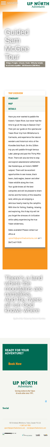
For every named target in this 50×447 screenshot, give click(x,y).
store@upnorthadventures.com (36, 428)
